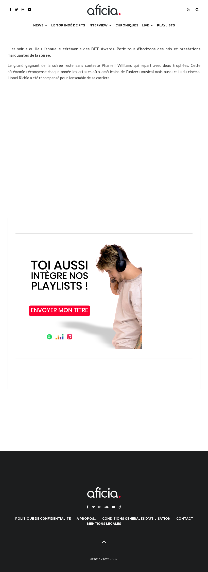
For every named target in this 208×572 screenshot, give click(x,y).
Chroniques (126, 25)
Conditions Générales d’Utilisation (136, 518)
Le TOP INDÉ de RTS (68, 25)
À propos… (86, 518)
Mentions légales (104, 524)
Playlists (166, 25)
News (38, 25)
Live (145, 25)
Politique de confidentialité (43, 518)
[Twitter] (16, 9)
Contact (184, 518)
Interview (98, 25)
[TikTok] (120, 507)
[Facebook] (10, 9)
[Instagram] (23, 9)
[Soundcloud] (106, 507)
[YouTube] (29, 9)
